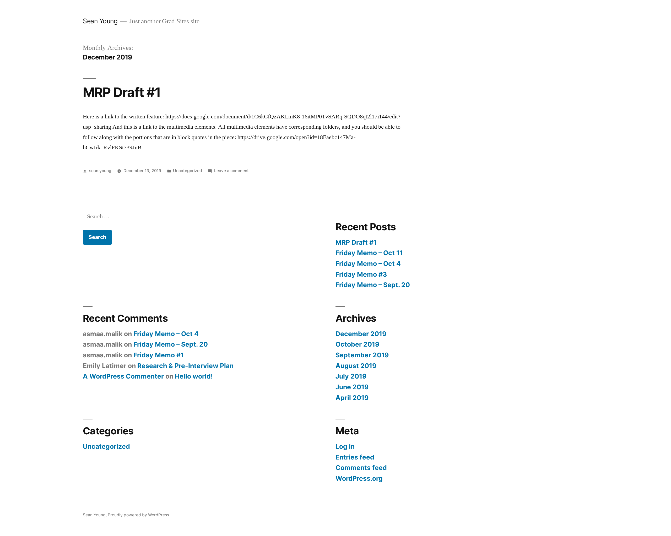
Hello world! (194, 376)
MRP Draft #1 (122, 92)
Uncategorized (187, 170)
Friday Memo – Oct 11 (369, 253)
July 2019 (351, 376)
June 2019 (352, 387)
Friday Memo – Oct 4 (368, 263)
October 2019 (357, 344)
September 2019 (362, 355)
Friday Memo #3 (361, 274)
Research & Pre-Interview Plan (185, 366)
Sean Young (100, 21)
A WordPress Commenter (123, 376)
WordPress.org (359, 478)
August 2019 (356, 366)
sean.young (100, 170)
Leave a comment (231, 170)
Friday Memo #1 (158, 355)
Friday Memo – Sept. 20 (373, 285)
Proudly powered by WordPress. (139, 514)
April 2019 (352, 398)
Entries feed (355, 457)
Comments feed (361, 468)
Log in (345, 446)
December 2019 (361, 334)
